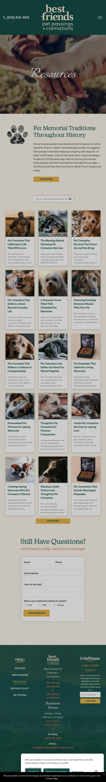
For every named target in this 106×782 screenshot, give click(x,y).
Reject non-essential (56, 771)
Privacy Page (52, 778)
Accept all (33, 771)
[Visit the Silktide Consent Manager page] (96, 771)
